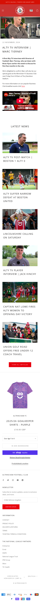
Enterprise (6, 546)
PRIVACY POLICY (8, 523)
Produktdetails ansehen (20, 463)
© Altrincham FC (20, 583)
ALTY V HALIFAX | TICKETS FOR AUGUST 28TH (20, 2)
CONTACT (5, 520)
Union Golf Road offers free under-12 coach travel (18, 350)
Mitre (4, 564)
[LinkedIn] (22, 480)
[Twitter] (8, 480)
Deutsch (32, 576)
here (23, 86)
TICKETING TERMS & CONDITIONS (14, 534)
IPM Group (6, 560)
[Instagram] (13, 480)
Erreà (4, 549)
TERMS (4, 531)
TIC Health (6, 567)
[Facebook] (3, 480)
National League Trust (10, 556)
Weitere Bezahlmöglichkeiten (20, 457)
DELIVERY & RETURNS (10, 527)
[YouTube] (17, 480)
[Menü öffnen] (3, 10)
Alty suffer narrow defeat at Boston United (17, 197)
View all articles (20, 365)
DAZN (4, 553)
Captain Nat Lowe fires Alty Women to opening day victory (19, 310)
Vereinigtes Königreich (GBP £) (13, 577)
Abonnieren (11, 507)
